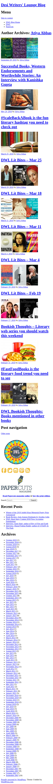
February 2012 (11, 673)
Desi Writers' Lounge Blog (23, 5)
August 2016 (11, 573)
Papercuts (9, 27)
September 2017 (12, 556)
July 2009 (10, 727)
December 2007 (12, 769)
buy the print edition (41, 496)
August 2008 (11, 751)
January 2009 (11, 740)
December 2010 (12, 695)
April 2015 (10, 609)
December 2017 (12, 551)
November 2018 (12, 542)
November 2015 (12, 593)
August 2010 (11, 704)
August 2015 (11, 600)
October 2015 (11, 596)
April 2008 (10, 760)
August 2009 (11, 724)
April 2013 (10, 660)
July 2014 (10, 629)
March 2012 (10, 671)
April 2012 (10, 669)
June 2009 (10, 729)
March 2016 (10, 584)
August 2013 (11, 651)
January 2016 (11, 589)
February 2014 (11, 640)
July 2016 (10, 576)
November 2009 (12, 720)
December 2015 (12, 591)
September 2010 (12, 702)
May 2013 (10, 658)
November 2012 (12, 667)
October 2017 (11, 553)
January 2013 (11, 664)
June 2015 (10, 604)
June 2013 (10, 656)
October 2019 (11, 540)
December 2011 (12, 676)
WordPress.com (7, 782)
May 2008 (10, 758)
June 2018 (10, 549)
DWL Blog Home (13, 22)
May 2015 (10, 607)
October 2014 (11, 622)
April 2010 (10, 711)
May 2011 (10, 684)
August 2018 (11, 547)
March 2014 (10, 638)
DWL (8, 24)
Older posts (5, 433)
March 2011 (10, 689)
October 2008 (11, 747)
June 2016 (10, 578)
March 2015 (10, 611)
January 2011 (11, 693)
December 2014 (12, 618)
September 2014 (12, 624)
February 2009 (11, 738)
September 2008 (12, 749)
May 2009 (10, 731)
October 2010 (11, 700)
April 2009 (10, 733)
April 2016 (10, 582)
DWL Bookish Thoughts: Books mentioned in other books (22, 416)
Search (3, 500)
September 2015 (12, 598)
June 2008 (10, 755)
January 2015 (11, 616)
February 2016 (11, 587)
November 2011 (12, 678)
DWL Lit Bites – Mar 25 (21, 160)
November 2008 (12, 744)
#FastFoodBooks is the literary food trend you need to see (24, 373)
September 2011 (12, 682)
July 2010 (10, 707)
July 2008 (10, 753)
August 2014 (11, 627)
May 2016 (10, 580)
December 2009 (12, 718)
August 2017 (11, 558)
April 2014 (10, 636)
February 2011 (11, 691)
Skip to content (7, 18)
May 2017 (10, 562)
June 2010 (10, 709)
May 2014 (10, 633)
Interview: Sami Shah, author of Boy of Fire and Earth (27, 524)
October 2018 (11, 545)
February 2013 (11, 662)
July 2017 (10, 560)
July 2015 (10, 602)
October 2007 (11, 773)
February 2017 (11, 567)
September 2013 (12, 649)
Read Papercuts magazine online (16, 496)
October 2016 (11, 569)
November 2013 (12, 647)
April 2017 (10, 565)
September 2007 (12, 775)
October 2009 (11, 722)
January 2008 (11, 767)
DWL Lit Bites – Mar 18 (21, 193)
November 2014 (12, 620)
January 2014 (11, 642)
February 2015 (11, 613)
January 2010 (11, 715)
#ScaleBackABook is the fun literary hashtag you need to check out (24, 122)
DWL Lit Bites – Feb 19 (21, 293)
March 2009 (10, 735)
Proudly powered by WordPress (13, 780)
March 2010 (10, 713)
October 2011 (11, 680)
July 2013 (10, 653)
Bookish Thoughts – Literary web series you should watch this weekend (25, 331)
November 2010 (12, 698)
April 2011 (10, 687)
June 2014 (10, 631)
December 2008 (12, 742)
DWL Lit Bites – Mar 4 (20, 260)
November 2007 (12, 771)
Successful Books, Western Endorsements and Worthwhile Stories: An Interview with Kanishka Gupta (23, 75)
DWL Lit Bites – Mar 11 (21, 226)
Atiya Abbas (41, 33)
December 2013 (12, 644)
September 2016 (12, 571)
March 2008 (10, 762)
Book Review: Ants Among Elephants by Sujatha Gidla (27, 517)
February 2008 (11, 764)
